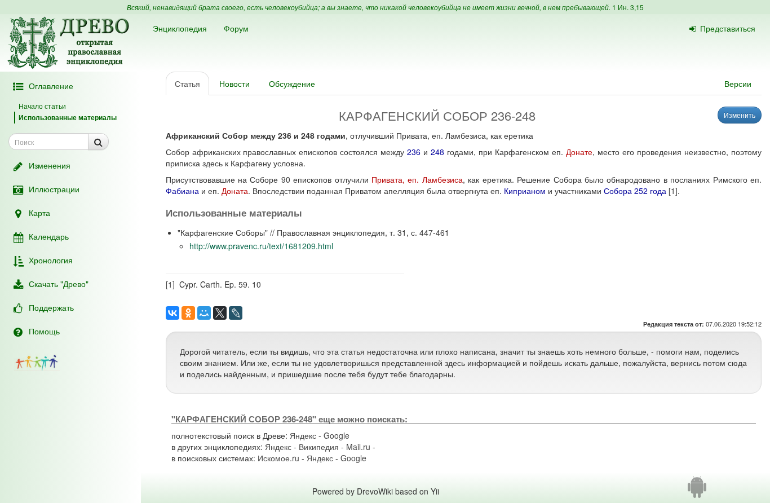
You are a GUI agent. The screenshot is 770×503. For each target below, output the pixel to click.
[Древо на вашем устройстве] (697, 491)
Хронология (51, 260)
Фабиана (182, 190)
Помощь (44, 331)
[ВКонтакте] (172, 313)
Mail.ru (358, 446)
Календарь (49, 236)
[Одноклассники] (188, 313)
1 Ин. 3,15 (628, 7)
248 (437, 151)
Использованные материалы (68, 117)
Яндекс (303, 435)
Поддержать (51, 307)
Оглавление (51, 85)
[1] (673, 190)
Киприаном (525, 190)
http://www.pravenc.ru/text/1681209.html (261, 246)
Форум (236, 28)
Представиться (727, 28)
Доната (235, 190)
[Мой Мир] (204, 313)
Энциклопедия (180, 28)
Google (336, 435)
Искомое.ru (278, 458)
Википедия (319, 446)
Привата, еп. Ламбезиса (417, 179)
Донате (579, 151)
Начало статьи (42, 106)
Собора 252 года (635, 190)
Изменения (49, 165)
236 (414, 151)
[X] (220, 313)
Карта (39, 212)
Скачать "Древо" (58, 283)
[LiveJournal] (235, 313)
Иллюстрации (54, 189)
